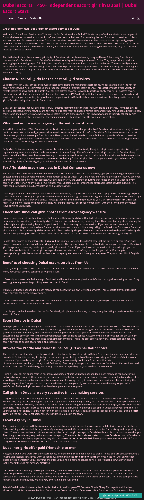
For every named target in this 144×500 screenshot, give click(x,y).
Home (10, 18)
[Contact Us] (138, 18)
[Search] (132, 18)
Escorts (22, 18)
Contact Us (36, 18)
